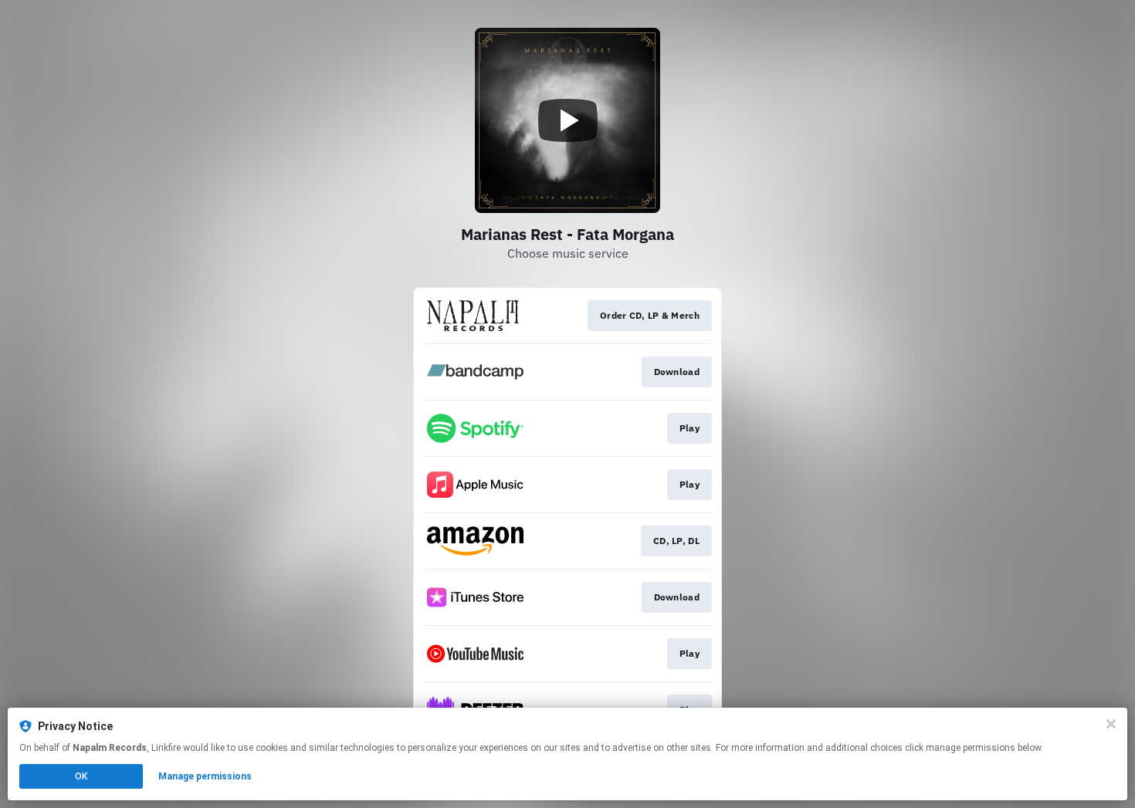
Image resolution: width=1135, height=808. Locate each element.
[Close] (1111, 724)
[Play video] (567, 120)
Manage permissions (205, 776)
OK (81, 776)
